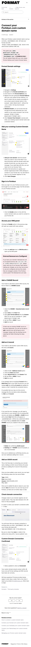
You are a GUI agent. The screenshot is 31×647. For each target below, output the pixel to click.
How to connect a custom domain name (13, 620)
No (19, 600)
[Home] (11, 2)
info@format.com (17, 581)
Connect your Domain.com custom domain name (15, 622)
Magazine (13, 644)
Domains (11, 8)
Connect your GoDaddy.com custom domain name (15, 625)
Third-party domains (13, 589)
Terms (18, 644)
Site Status (24, 644)
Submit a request (21, 608)
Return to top (5, 613)
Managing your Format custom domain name (14, 633)
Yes (11, 600)
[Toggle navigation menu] (26, 2)
